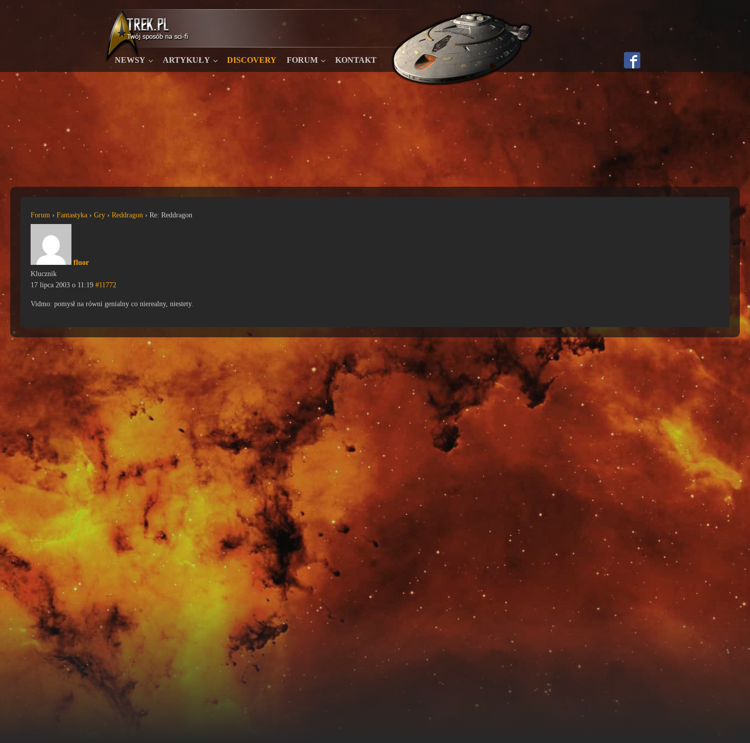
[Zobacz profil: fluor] (51, 262)
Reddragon (127, 215)
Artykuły (186, 60)
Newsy (130, 60)
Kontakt (356, 60)
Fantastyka (72, 215)
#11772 (105, 285)
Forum (302, 60)
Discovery (252, 60)
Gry (99, 215)
